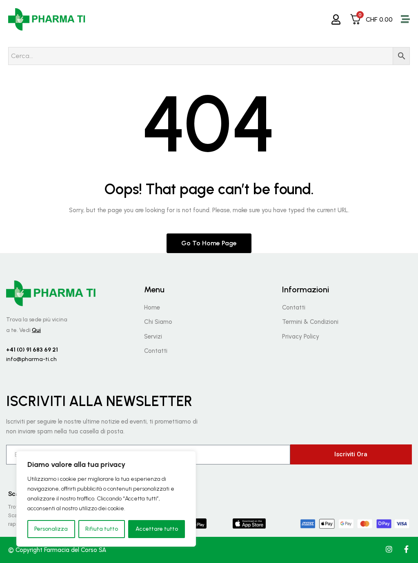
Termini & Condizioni (310, 321)
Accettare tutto (157, 528)
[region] (106, 499)
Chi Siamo (158, 321)
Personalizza (51, 528)
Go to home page (209, 243)
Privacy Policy (300, 336)
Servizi (153, 336)
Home (152, 307)
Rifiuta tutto (101, 528)
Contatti (155, 350)
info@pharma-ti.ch (31, 359)
